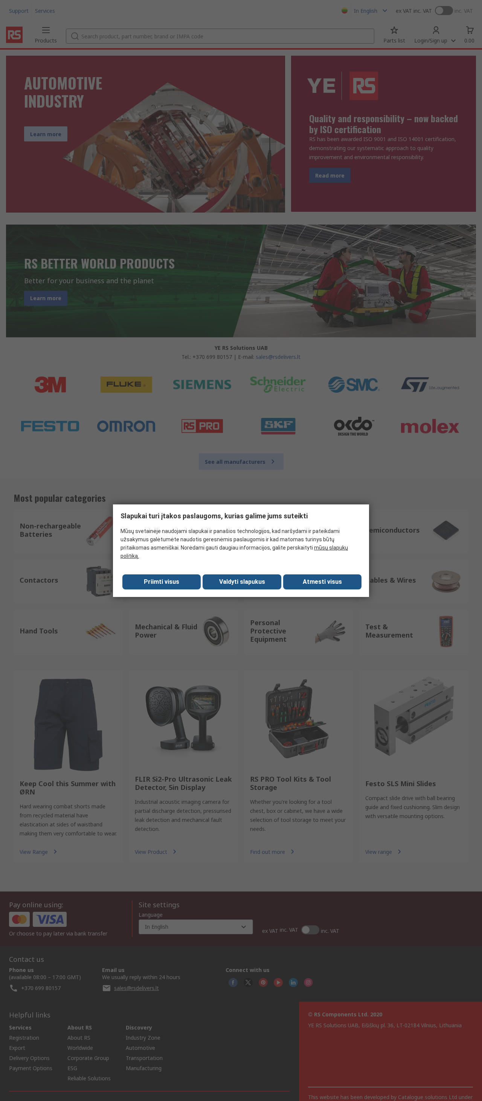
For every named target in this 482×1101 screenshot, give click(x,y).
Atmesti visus (322, 581)
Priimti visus (161, 581)
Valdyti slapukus (242, 581)
